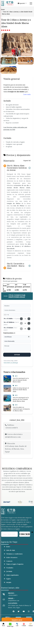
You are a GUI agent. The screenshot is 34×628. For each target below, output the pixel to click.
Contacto (9, 561)
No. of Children (11, 323)
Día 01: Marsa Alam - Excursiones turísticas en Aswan (17, 167)
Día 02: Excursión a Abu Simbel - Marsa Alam (15, 265)
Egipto (8, 578)
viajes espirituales (12, 575)
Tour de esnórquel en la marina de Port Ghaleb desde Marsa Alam (21, 399)
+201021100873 (12, 595)
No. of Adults (12, 318)
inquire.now (17, 620)
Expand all (27, 160)
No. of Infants (10, 329)
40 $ (16, 376)
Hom (3, 625)
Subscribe (24, 534)
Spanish (22, 3)
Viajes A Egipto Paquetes (14, 564)
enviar (17, 355)
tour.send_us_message (11, 363)
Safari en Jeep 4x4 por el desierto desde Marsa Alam (21, 389)
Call (17, 625)
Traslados (9, 568)
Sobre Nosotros (11, 557)
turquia (8, 582)
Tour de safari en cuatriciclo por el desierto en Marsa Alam (21, 409)
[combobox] (5, 315)
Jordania (9, 571)
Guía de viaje (10, 550)
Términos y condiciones (14, 554)
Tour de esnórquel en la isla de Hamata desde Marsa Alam (21, 380)
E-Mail (24, 625)
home (3, 9)
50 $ (16, 395)
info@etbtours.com (13, 600)
